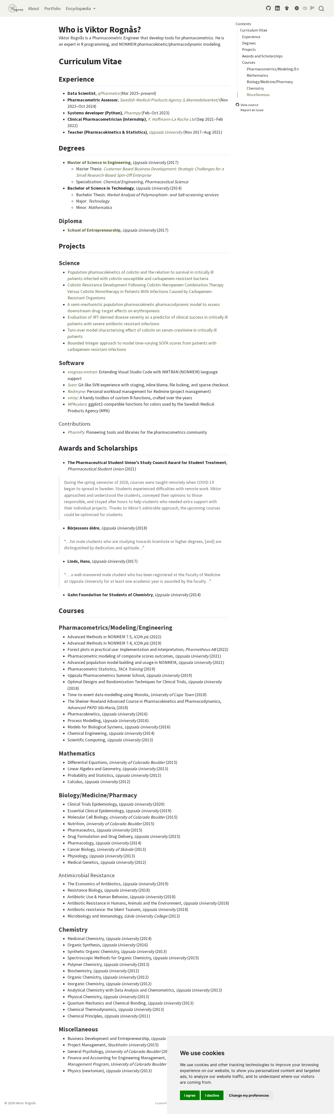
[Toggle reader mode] (312, 8)
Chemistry (255, 88)
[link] (80, 8)
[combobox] (321, 8)
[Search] (321, 8)
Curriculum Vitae (253, 30)
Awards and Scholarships (262, 56)
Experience (251, 36)
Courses (248, 62)
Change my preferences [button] (249, 1095)
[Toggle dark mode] (305, 8)
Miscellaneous (258, 94)
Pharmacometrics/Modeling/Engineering (273, 68)
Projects (249, 49)
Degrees (249, 43)
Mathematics (257, 75)
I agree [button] (189, 1095)
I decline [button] (212, 1095)
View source (249, 104)
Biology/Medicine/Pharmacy (270, 81)
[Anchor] (99, 78)
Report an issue (252, 110)
